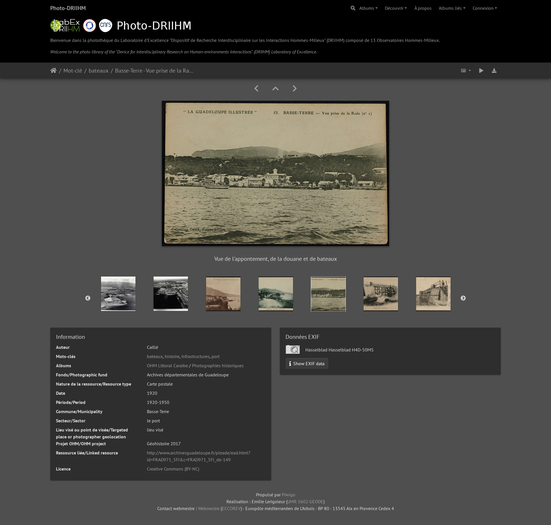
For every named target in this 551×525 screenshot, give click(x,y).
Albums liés (450, 8)
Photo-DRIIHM (68, 8)
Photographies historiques (218, 365)
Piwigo (288, 494)
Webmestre (209, 508)
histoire (172, 356)
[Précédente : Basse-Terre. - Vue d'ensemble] (256, 88)
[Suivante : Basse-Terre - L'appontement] (295, 88)
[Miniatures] (275, 88)
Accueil (53, 70)
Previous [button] (88, 298)
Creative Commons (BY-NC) (173, 469)
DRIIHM (335, 40)
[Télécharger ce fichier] (494, 70)
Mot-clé (72, 70)
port (216, 356)
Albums (366, 8)
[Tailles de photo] (466, 70)
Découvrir (394, 8)
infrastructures (195, 356)
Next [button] (463, 298)
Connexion (483, 8)
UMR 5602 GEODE (305, 501)
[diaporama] (481, 70)
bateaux (98, 70)
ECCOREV (231, 508)
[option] (118, 294)
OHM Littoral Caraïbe (167, 365)
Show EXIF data (308, 363)
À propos (423, 8)
